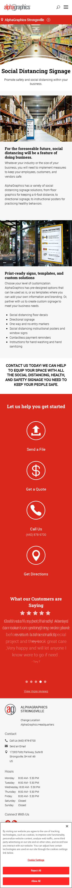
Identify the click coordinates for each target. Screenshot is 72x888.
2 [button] (31, 682)
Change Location (30, 720)
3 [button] (36, 682)
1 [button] (26, 682)
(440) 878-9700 (36, 535)
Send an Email (18, 746)
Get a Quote (36, 489)
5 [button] (45, 682)
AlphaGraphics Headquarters (37, 724)
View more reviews (36, 691)
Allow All (35, 881)
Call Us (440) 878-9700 (23, 740)
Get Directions (36, 574)
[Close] (67, 826)
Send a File (36, 449)
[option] (36, 644)
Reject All (36, 870)
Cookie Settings (36, 860)
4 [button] (40, 682)
